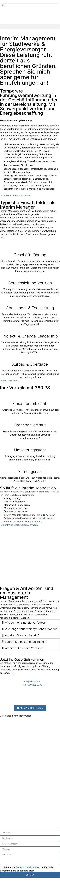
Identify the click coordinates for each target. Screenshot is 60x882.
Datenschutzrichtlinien (27, 867)
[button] (30, 26)
